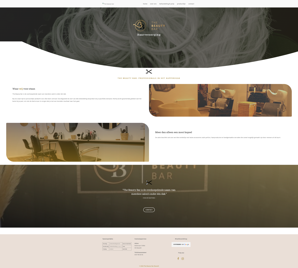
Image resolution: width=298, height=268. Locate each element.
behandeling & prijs (166, 4)
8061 (143, 245)
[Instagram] (182, 258)
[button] (181, 244)
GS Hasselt (137, 248)
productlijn (181, 4)
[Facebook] (178, 258)
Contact (149, 210)
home (145, 4)
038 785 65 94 (138, 255)
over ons (153, 4)
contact (191, 4)
